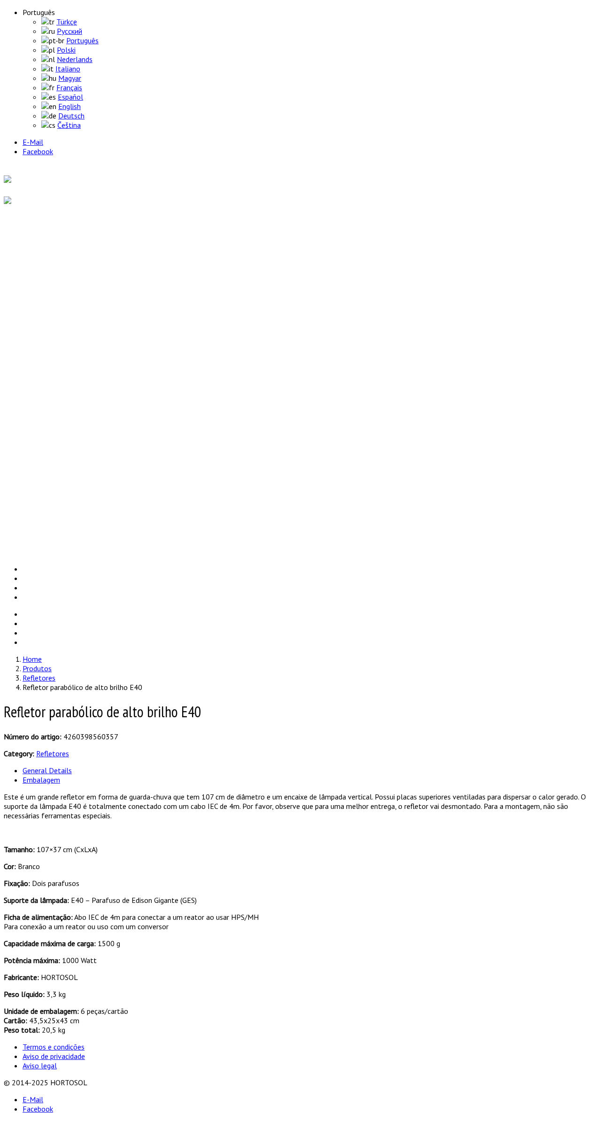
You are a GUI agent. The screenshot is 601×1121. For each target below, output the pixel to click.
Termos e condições (54, 1046)
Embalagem (41, 779)
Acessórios (58, 302)
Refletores (57, 349)
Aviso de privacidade (54, 1056)
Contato (34, 535)
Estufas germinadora (74, 321)
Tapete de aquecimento (78, 359)
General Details (47, 770)
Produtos (35, 277)
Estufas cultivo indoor (76, 312)
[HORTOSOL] (26, 180)
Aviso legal (40, 1065)
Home (31, 234)
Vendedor (35, 493)
